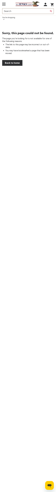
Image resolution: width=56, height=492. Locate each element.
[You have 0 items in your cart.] (52, 4)
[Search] (51, 11)
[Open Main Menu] (4, 4)
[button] (45, 4)
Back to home (12, 63)
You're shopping (8, 17)
